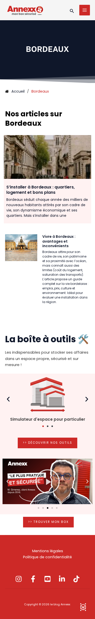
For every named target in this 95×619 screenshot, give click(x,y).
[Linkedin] (62, 578)
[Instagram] (18, 578)
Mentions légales (47, 550)
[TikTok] (76, 578)
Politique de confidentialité (47, 557)
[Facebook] (33, 578)
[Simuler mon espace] (83, 607)
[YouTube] (47, 578)
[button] (72, 10)
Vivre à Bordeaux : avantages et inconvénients (58, 241)
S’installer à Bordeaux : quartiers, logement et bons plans (40, 189)
